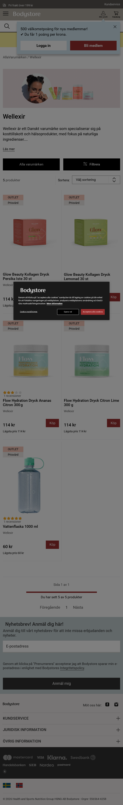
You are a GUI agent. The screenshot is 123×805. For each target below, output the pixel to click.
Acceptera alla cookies (93, 312)
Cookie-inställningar (29, 312)
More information (54, 303)
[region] (61, 301)
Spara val (68, 312)
